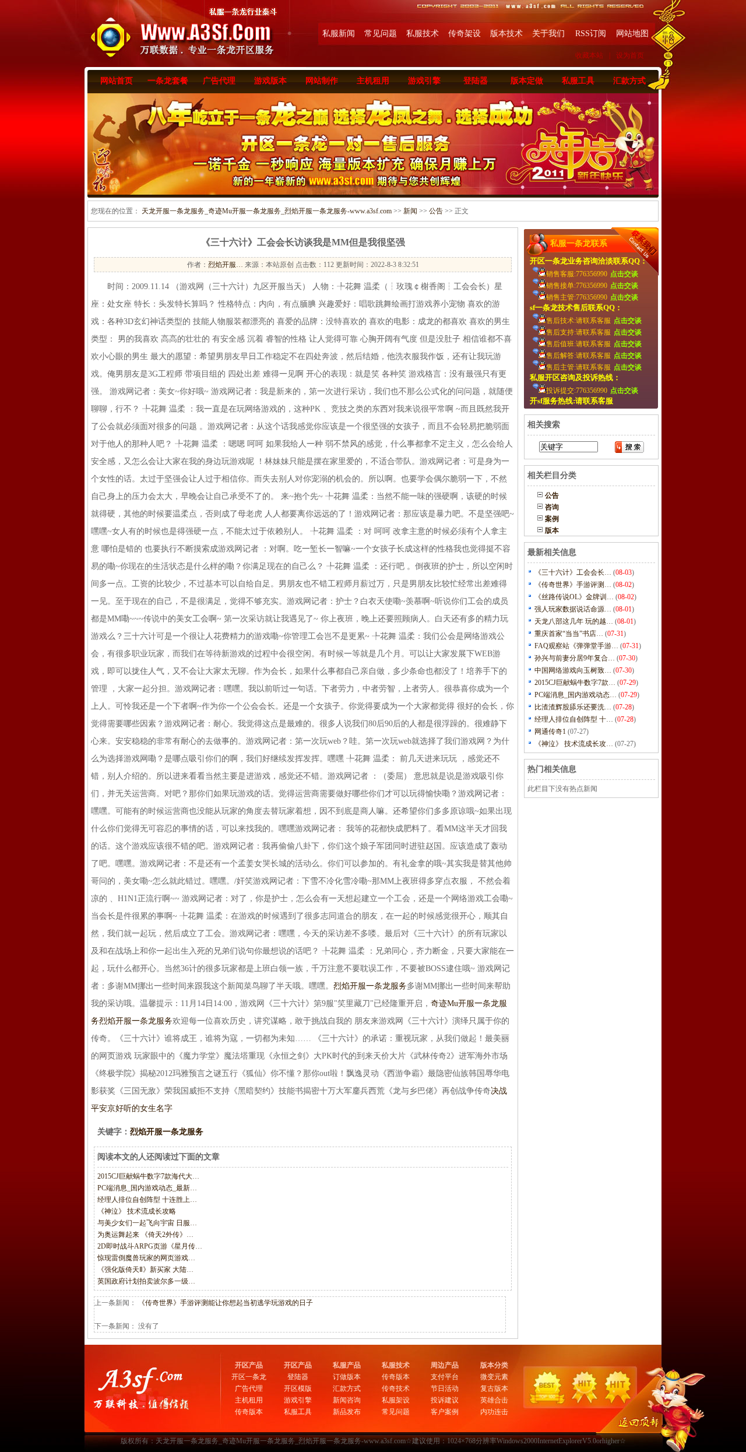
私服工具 (578, 80)
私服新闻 (338, 33)
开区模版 (298, 1388)
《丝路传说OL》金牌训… (574, 597)
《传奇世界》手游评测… (572, 585)
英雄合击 (494, 1400)
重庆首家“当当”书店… (568, 634)
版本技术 (506, 33)
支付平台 (445, 1377)
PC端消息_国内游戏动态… (575, 695)
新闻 (410, 211)
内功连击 (494, 1412)
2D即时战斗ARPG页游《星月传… (149, 1246)
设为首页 (630, 55)
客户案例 (445, 1412)
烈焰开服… (225, 265)
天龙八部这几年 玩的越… (573, 621)
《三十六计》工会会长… (572, 572)
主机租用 (373, 80)
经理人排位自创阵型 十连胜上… (147, 1200)
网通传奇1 (550, 731)
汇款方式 (629, 80)
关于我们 (548, 33)
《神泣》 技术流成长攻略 (136, 1211)
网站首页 (116, 80)
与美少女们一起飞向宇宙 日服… (147, 1223)
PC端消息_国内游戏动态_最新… (147, 1188)
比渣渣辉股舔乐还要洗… (572, 707)
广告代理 (219, 80)
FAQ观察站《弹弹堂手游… (576, 646)
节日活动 (445, 1388)
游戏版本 (270, 80)
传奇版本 (249, 1412)
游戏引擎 (424, 80)
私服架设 (396, 1400)
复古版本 (494, 1388)
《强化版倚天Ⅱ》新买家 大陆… (145, 1269)
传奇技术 (396, 1388)
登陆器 (475, 80)
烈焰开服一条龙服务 (370, 986)
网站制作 (321, 80)
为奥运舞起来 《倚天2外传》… (145, 1234)
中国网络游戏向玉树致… (572, 670)
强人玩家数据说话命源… (572, 609)
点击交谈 (624, 274)
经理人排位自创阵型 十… (573, 719)
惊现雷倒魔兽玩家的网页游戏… (146, 1258)
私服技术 (422, 33)
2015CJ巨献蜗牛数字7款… (574, 682)
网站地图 (632, 33)
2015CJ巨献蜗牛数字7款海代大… (148, 1176)
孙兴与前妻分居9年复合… (574, 658)
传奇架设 (464, 33)
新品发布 (347, 1412)
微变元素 (494, 1377)
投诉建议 (445, 1400)
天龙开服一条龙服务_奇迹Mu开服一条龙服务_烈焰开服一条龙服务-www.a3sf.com (267, 211)
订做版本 (347, 1377)
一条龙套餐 (167, 80)
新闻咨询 (347, 1400)
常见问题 (380, 33)
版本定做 (527, 80)
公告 (436, 211)
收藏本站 (589, 55)
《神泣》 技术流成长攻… (573, 744)
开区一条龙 (248, 1377)
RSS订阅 (590, 33)
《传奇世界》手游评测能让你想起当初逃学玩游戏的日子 (225, 1303)
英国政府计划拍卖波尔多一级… (146, 1281)
